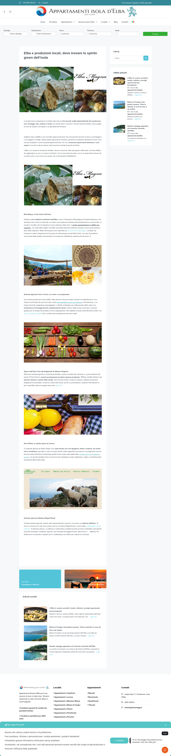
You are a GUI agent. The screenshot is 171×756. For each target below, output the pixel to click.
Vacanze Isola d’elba (86, 22)
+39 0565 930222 (28, 3)
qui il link (59, 385)
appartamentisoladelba (134, 90)
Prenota (155, 34)
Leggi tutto (93, 617)
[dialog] (85, 739)
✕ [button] (165, 725)
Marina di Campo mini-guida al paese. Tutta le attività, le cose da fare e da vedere (137, 105)
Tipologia (6, 30)
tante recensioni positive (33, 313)
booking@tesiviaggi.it (133, 707)
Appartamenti (66, 22)
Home (43, 22)
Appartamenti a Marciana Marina (67, 701)
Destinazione (36, 30)
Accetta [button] (120, 740)
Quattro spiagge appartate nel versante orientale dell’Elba (137, 128)
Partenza (90, 30)
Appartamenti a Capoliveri (64, 693)
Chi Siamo (53, 22)
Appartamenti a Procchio (64, 717)
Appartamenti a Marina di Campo (67, 705)
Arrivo (61, 30)
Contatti (45, 3)
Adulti (117, 30)
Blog (116, 22)
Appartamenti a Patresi (63, 709)
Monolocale (93, 697)
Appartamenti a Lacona (63, 697)
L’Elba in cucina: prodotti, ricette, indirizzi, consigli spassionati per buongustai (137, 81)
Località (104, 22)
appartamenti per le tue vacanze (69, 302)
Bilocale (91, 693)
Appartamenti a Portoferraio (65, 713)
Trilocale (91, 705)
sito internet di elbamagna (76, 231)
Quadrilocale (93, 701)
